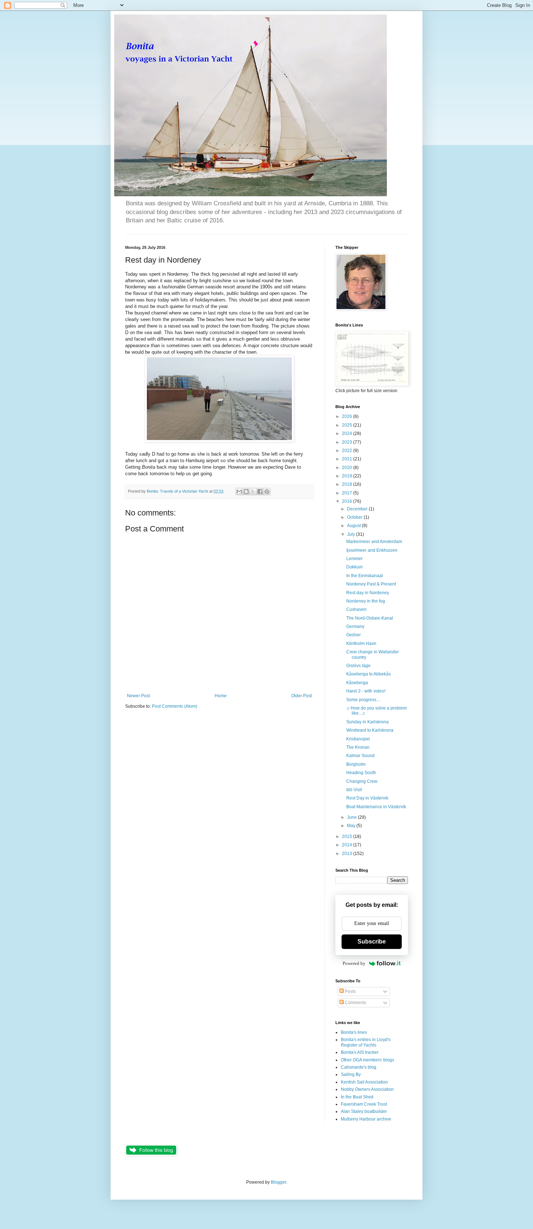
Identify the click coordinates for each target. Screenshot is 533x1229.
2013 (347, 853)
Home (221, 695)
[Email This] (239, 491)
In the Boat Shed (357, 1096)
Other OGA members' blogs (367, 1059)
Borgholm (355, 764)
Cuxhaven (356, 609)
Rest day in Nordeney (367, 592)
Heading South (361, 772)
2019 (347, 475)
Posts (350, 991)
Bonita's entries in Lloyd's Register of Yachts (366, 1042)
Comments (355, 1002)
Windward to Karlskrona (369, 730)
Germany (355, 626)
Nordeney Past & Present (371, 584)
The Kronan (357, 747)
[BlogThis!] (246, 491)
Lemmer (354, 558)
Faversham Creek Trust (364, 1104)
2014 (347, 844)
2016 (347, 501)
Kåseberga (357, 682)
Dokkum (354, 567)
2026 (347, 416)
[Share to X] (253, 491)
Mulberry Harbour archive (366, 1119)
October (355, 517)
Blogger (278, 1182)
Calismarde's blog (358, 1067)
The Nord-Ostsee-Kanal (369, 618)
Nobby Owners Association (367, 1089)
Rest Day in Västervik (367, 798)
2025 (347, 425)
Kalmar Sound (360, 755)
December (358, 508)
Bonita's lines (354, 1032)
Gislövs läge (358, 665)
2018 (347, 484)
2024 (347, 433)
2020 (347, 467)
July (351, 534)
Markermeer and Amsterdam (374, 541)
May (351, 825)
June (352, 817)
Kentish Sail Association (364, 1082)
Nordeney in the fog (365, 601)
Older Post (301, 695)
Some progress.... (363, 699)
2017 (347, 493)
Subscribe (372, 941)
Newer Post (138, 695)
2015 (347, 836)
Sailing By (351, 1074)
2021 (347, 458)
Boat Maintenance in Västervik (376, 806)
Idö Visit (354, 789)
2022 (347, 450)
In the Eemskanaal (364, 575)
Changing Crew (361, 781)
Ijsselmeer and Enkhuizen (371, 550)
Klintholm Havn (361, 643)
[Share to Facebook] (260, 491)
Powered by (354, 963)
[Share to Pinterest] (266, 491)
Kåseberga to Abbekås (368, 674)
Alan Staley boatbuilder (364, 1111)
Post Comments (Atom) (174, 706)
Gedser (353, 634)
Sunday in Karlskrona (367, 721)
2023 (347, 442)
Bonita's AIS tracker (360, 1052)
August (354, 525)
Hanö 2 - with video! (365, 691)
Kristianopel (358, 738)
